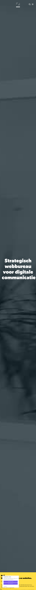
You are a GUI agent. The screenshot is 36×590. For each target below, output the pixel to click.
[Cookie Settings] (1, 589)
